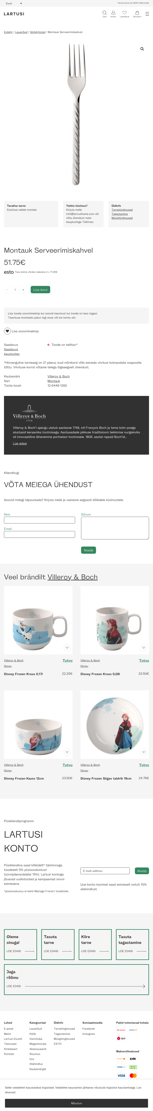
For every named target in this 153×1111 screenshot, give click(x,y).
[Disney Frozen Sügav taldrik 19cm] (114, 724)
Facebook (88, 1028)
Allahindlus (36, 1064)
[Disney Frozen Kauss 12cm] (38, 724)
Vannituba (35, 1039)
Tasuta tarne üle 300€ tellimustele (133, 3)
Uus (31, 1059)
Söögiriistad (37, 32)
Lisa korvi (40, 289)
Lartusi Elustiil (13, 1039)
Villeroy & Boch (58, 376)
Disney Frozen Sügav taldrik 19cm (105, 778)
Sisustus (34, 1054)
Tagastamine (120, 214)
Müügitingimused (122, 218)
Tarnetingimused (122, 209)
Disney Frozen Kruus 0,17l (23, 674)
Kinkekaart (11, 1049)
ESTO (57, 1044)
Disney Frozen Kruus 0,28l (100, 674)
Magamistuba (37, 1044)
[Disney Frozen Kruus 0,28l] (114, 620)
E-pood (8, 1028)
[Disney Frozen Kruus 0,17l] (38, 620)
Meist (7, 1034)
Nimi (7, 514)
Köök (32, 1034)
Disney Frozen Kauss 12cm (24, 778)
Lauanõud (21, 32)
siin (74, 317)
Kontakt (9, 1054)
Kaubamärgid (37, 1069)
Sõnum (86, 514)
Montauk (53, 381)
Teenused (10, 1044)
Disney (8, 666)
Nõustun (76, 1103)
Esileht (8, 32)
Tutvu (68, 660)
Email (8, 529)
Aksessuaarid (37, 1049)
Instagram (88, 1034)
